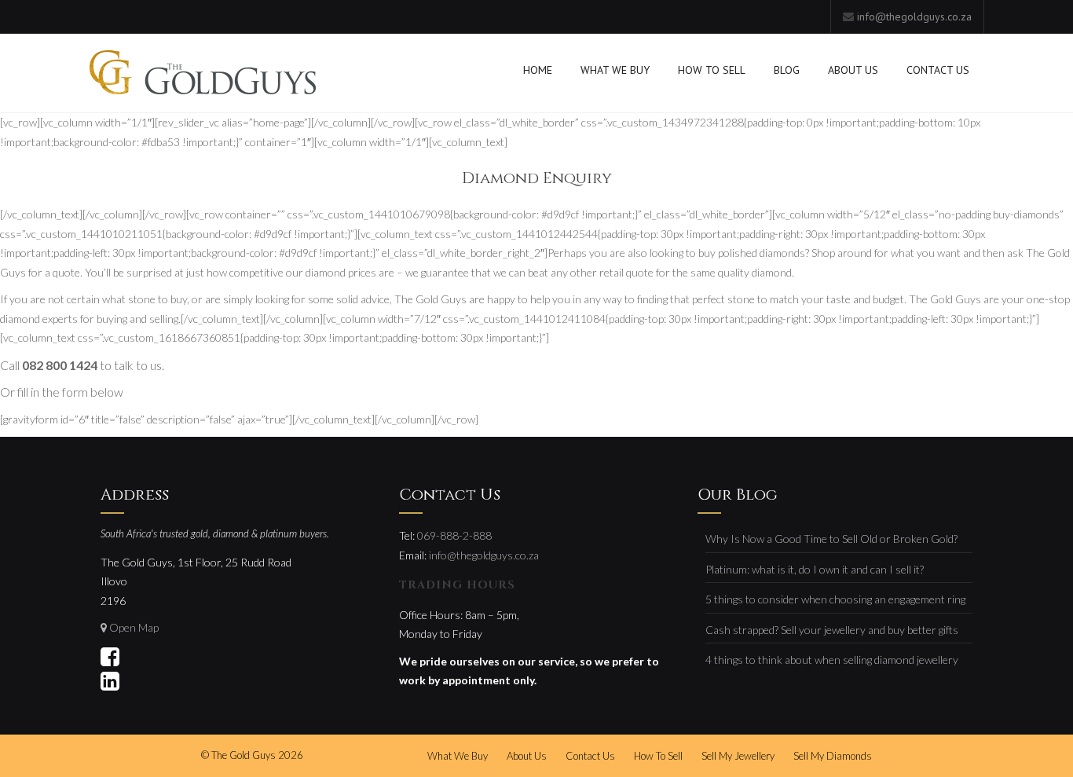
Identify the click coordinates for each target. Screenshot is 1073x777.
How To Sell (711, 70)
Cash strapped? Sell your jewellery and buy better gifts (831, 629)
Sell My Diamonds (832, 756)
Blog (787, 70)
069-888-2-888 (454, 535)
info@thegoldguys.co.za (914, 16)
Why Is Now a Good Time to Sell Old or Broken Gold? (831, 538)
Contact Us (937, 70)
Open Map (134, 627)
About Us (853, 70)
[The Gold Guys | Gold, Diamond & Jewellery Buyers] (203, 74)
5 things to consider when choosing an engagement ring (835, 599)
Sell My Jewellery (738, 756)
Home (537, 70)
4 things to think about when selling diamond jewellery (831, 659)
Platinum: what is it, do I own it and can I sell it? (814, 569)
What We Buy (615, 70)
